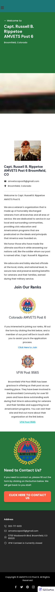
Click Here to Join (27, 347)
